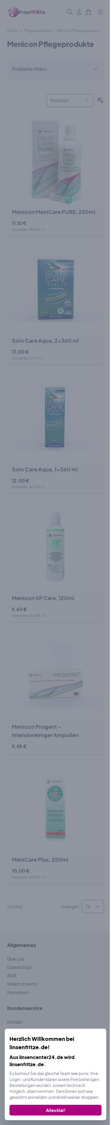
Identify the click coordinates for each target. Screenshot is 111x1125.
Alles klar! (55, 1110)
